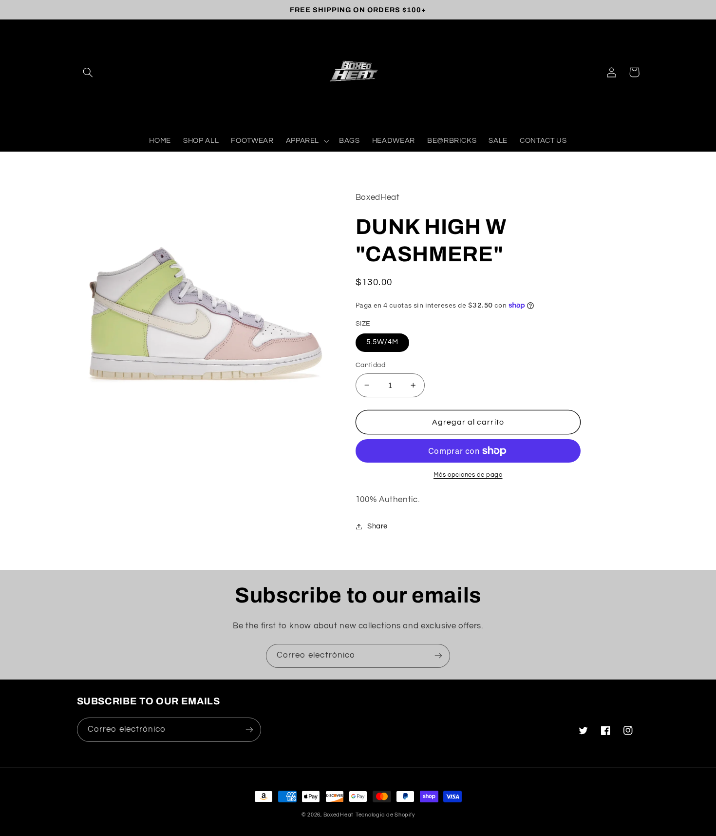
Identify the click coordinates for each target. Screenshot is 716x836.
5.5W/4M (382, 342)
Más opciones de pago (468, 475)
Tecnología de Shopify (385, 814)
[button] (88, 72)
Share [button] (377, 526)
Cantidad (370, 365)
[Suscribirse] (438, 656)
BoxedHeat (338, 814)
